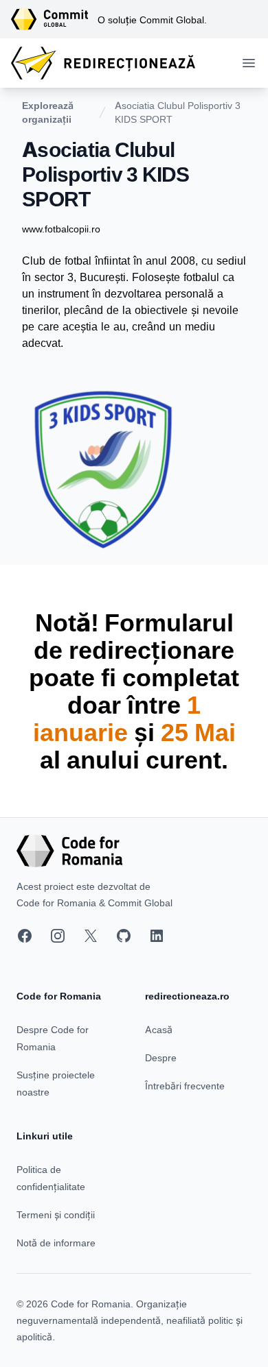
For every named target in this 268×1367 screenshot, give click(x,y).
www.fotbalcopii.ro (61, 228)
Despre (161, 1057)
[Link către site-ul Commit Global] (54, 19)
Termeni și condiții (55, 1214)
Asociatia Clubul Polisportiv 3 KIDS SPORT (178, 112)
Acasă (158, 1029)
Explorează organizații (48, 112)
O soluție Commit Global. (152, 19)
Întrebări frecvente (185, 1085)
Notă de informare (56, 1242)
